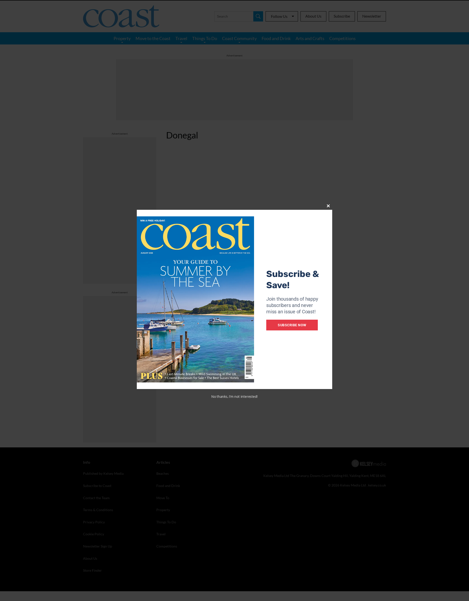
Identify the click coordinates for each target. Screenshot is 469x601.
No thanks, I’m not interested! (234, 396)
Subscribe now (292, 325)
